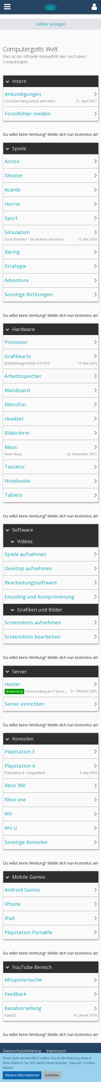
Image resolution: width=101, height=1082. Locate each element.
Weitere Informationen (22, 1075)
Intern (19, 81)
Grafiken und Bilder (39, 610)
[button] (7, 6)
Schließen (52, 1075)
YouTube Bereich (32, 967)
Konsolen (22, 739)
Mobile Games (28, 877)
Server (19, 671)
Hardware (23, 329)
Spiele (19, 148)
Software (22, 530)
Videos (25, 541)
